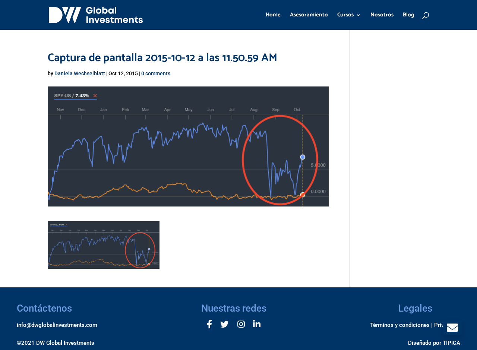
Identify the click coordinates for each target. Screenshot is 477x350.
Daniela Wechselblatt (79, 73)
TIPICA (451, 343)
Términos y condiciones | (401, 325)
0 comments (155, 73)
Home (273, 15)
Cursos (345, 15)
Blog (408, 15)
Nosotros (382, 15)
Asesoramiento (309, 15)
